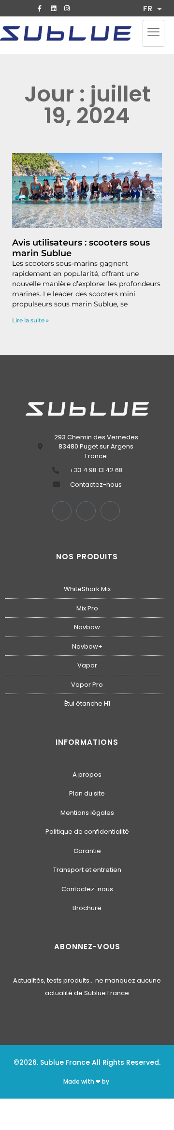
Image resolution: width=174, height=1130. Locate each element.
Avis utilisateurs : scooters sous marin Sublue (81, 248)
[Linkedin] (53, 8)
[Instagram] (66, 8)
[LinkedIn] (86, 511)
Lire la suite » (30, 320)
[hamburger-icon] (153, 33)
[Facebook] (62, 511)
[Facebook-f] (39, 8)
